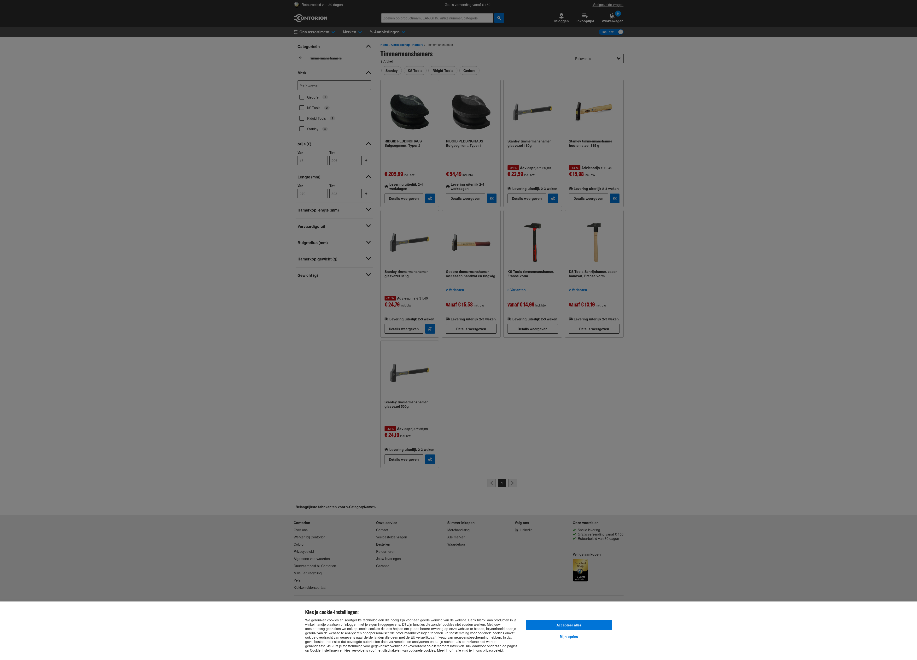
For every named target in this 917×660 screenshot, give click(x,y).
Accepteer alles (569, 625)
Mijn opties (569, 636)
